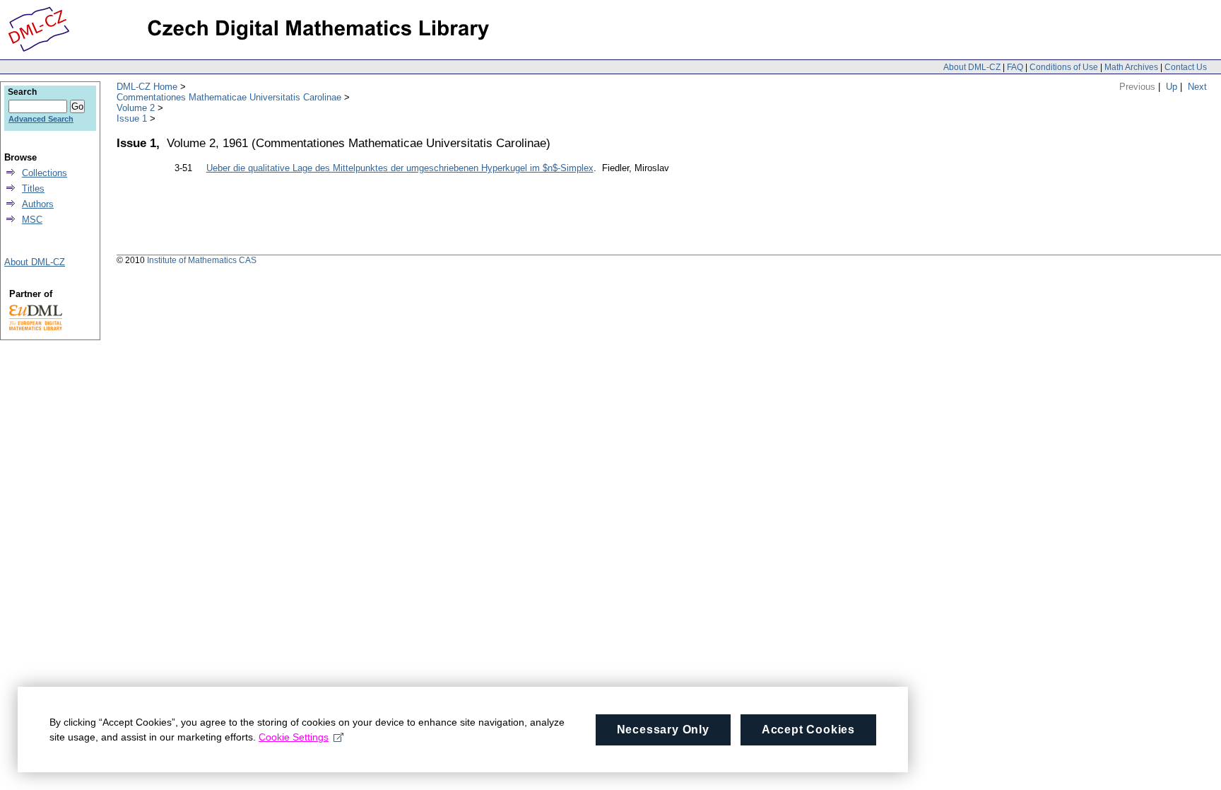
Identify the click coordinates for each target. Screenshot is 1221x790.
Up (1171, 86)
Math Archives (1131, 67)
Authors (38, 204)
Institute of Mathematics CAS (201, 260)
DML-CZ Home (147, 86)
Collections (44, 173)
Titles (33, 188)
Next (1197, 86)
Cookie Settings (294, 737)
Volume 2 (136, 108)
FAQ (1015, 67)
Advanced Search (40, 119)
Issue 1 (132, 118)
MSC (32, 219)
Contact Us (1185, 67)
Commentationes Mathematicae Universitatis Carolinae (229, 97)
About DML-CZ (972, 67)
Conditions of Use (1064, 67)
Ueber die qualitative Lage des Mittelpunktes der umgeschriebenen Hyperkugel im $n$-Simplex (400, 168)
